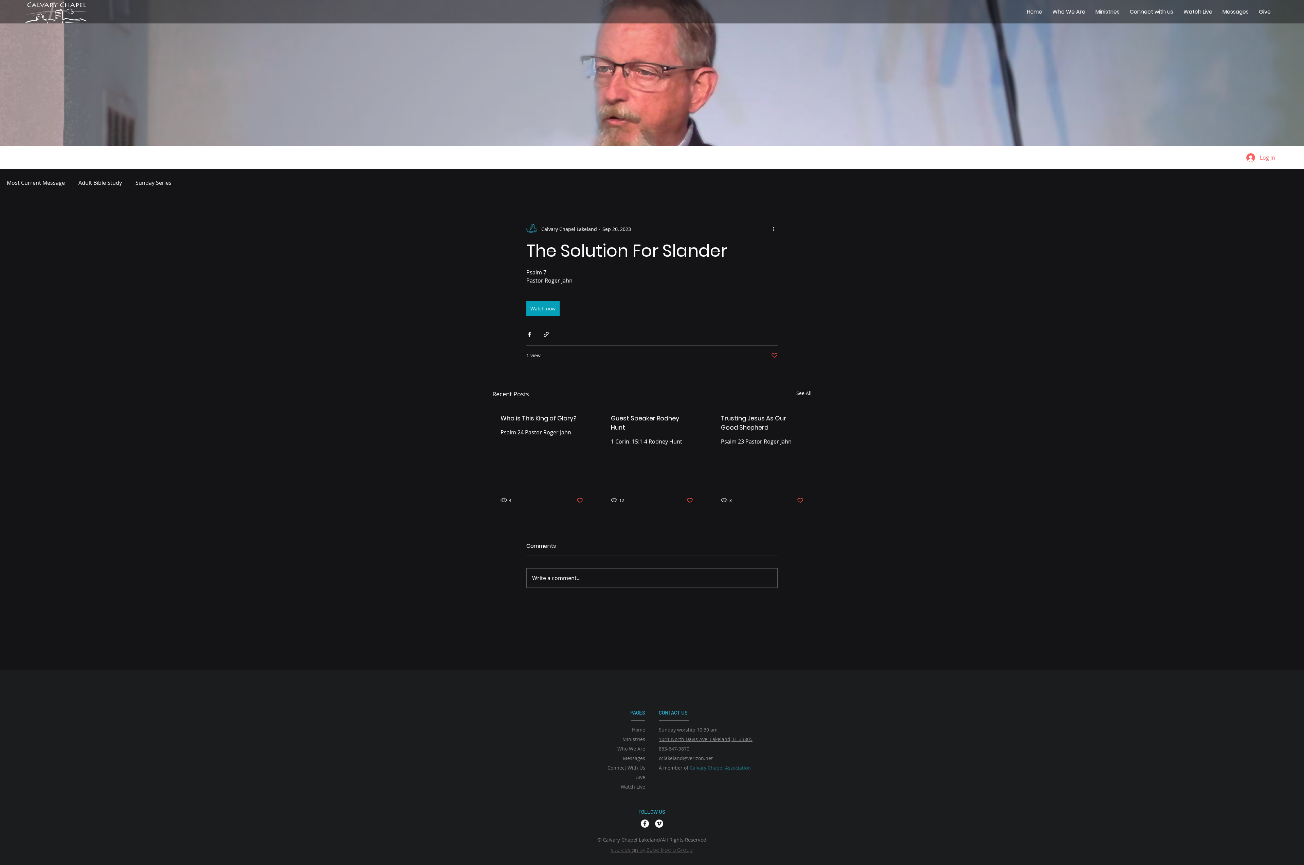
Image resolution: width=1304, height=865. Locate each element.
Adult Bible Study (100, 182)
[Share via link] (546, 334)
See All (804, 393)
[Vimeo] (659, 823)
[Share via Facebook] (529, 334)
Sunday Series (153, 182)
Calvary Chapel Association (720, 767)
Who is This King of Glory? (539, 418)
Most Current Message (36, 182)
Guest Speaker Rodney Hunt (645, 423)
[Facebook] (645, 823)
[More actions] (773, 229)
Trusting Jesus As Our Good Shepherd (753, 423)
